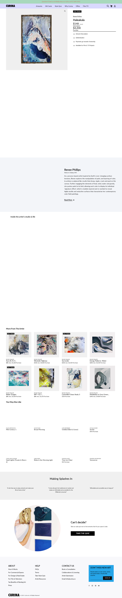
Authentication (80, 37)
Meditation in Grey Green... (99, 394)
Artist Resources (40, 579)
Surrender (65, 361)
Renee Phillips (77, 16)
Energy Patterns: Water (98, 361)
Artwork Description (82, 34)
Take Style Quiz (40, 576)
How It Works (13, 569)
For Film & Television (15, 579)
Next (65, 39)
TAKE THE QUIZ (82, 533)
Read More (68, 200)
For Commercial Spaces (16, 572)
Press (10, 585)
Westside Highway (40, 361)
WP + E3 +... (38, 394)
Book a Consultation (68, 569)
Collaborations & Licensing (70, 572)
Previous (8, 39)
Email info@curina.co (69, 579)
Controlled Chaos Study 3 (71, 394)
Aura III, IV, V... (11, 361)
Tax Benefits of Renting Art (17, 582)
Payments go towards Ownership (85, 41)
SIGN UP (107, 578)
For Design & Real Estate (16, 576)
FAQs (37, 569)
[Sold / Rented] (18, 344)
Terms (37, 572)
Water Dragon (11, 394)
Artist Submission (67, 576)
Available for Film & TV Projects (85, 45)
